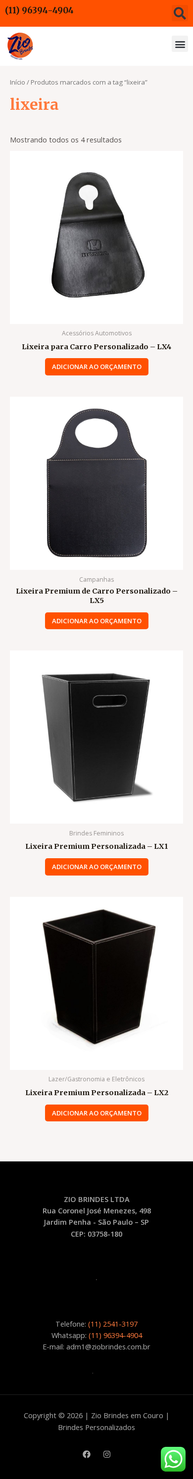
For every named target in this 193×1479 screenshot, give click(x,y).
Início (17, 82)
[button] (180, 13)
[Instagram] (107, 1454)
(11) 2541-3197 (113, 1324)
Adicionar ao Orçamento (97, 366)
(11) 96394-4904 (39, 10)
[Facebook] (87, 1454)
